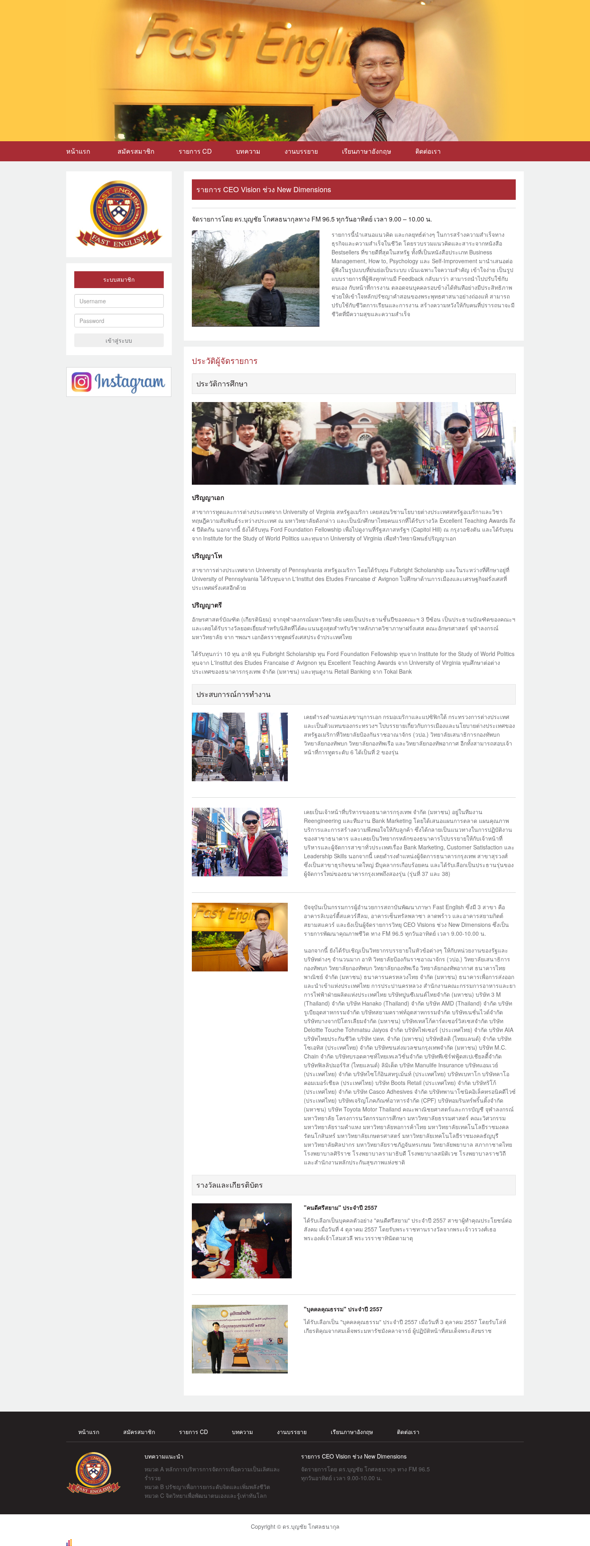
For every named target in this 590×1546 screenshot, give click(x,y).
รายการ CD (195, 151)
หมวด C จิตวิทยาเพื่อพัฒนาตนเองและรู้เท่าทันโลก (205, 1495)
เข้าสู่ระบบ (119, 340)
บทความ (248, 151)
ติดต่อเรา (428, 151)
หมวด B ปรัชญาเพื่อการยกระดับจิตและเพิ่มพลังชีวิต (207, 1487)
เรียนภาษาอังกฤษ (366, 151)
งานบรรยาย (301, 151)
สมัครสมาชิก (136, 151)
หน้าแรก (80, 151)
